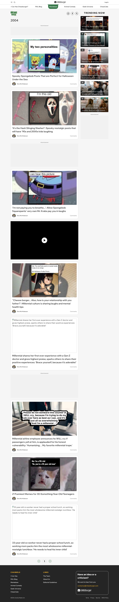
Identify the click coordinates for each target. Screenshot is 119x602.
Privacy (92, 597)
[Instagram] (68, 13)
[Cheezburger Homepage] (60, 2)
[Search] (14, 2)
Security (98, 597)
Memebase (14, 582)
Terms (87, 597)
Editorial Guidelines (50, 582)
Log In (106, 2)
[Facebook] (72, 13)
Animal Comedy (16, 585)
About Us (46, 579)
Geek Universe (16, 589)
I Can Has (14, 576)
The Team (46, 576)
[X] (76, 13)
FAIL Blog (14, 579)
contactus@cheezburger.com (88, 586)
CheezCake (15, 592)
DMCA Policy (105, 597)
